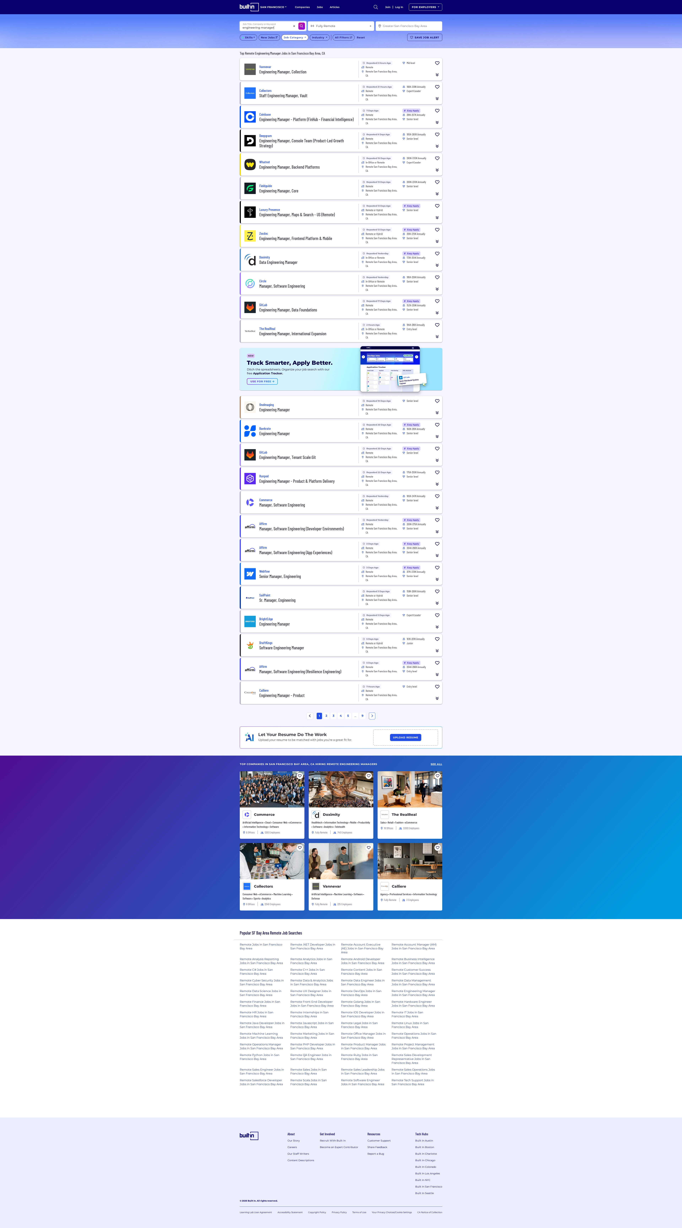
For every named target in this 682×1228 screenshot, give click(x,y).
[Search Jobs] (301, 26)
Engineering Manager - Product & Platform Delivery (297, 481)
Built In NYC (422, 1180)
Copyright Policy (317, 1212)
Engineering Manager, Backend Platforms (289, 166)
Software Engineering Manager (281, 647)
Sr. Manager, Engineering (277, 600)
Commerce (264, 814)
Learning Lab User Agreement (256, 1212)
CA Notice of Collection (429, 1212)
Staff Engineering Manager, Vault (283, 95)
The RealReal (404, 814)
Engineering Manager (274, 409)
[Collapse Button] (437, 74)
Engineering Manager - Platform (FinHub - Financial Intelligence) (306, 119)
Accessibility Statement (290, 1212)
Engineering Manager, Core (278, 190)
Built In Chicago (425, 1160)
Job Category (294, 37)
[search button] (376, 7)
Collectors (263, 886)
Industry (318, 37)
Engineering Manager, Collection (282, 71)
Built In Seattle (424, 1193)
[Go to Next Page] (372, 716)
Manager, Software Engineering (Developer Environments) (301, 528)
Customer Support (379, 1140)
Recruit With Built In (333, 1140)
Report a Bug (375, 1153)
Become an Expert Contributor (339, 1147)
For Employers (424, 7)
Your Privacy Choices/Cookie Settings (392, 1212)
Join (388, 7)
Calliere (399, 886)
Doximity (331, 814)
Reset (361, 37)
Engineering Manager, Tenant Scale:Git (287, 457)
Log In (399, 7)
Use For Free (261, 381)
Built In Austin (424, 1140)
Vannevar (332, 886)
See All (436, 764)
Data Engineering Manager (278, 262)
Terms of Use (359, 1212)
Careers (292, 1147)
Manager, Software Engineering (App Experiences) (295, 552)
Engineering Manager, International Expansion (292, 333)
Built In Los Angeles (427, 1173)
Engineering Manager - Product (282, 695)
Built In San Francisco (428, 1186)
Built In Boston (424, 1147)
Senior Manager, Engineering (280, 576)
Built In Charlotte (426, 1153)
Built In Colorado (425, 1166)
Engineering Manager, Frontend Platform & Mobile (295, 238)
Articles (334, 7)
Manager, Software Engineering (282, 286)
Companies (302, 7)
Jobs (320, 7)
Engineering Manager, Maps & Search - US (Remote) (297, 214)
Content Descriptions (301, 1160)
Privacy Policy (339, 1212)
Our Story (294, 1140)
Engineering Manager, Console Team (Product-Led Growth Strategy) (301, 143)
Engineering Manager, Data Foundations (288, 309)
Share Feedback (377, 1147)
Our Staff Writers (298, 1153)
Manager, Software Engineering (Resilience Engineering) (300, 671)
